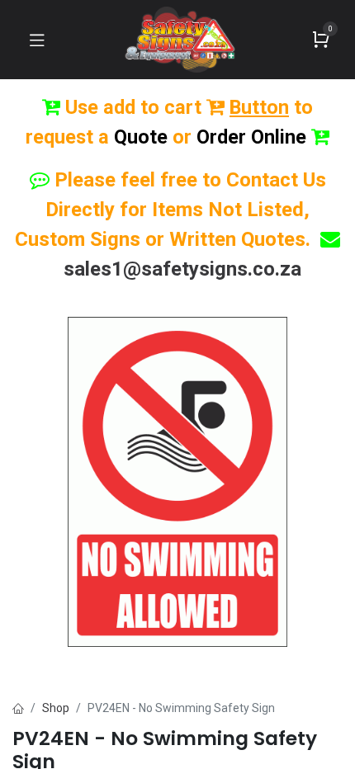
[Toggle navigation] (37, 39)
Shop (55, 708)
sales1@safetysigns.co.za (182, 269)
